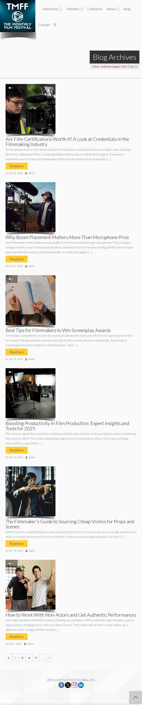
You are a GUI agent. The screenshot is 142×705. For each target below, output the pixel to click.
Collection (94, 9)
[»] (49, 658)
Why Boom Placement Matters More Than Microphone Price (67, 237)
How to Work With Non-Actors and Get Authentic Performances (71, 615)
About (111, 9)
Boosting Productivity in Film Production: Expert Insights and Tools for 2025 (67, 425)
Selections (50, 9)
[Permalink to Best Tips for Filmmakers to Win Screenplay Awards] (30, 300)
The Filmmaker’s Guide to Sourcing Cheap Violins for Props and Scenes (70, 523)
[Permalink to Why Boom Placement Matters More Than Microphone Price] (30, 207)
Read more (16, 166)
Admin (31, 173)
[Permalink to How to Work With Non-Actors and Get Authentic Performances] (30, 585)
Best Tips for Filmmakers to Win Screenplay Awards (58, 330)
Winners (73, 9)
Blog (127, 9)
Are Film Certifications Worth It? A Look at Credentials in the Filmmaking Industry (67, 141)
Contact (44, 25)
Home (95, 66)
